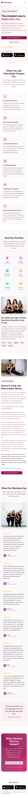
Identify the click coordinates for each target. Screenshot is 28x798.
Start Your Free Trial (13, 38)
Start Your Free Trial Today (13, 763)
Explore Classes (14, 42)
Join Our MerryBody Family (11, 473)
